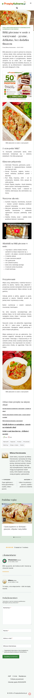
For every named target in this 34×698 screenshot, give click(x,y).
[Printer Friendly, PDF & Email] (7, 437)
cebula (19, 441)
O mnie (15, 676)
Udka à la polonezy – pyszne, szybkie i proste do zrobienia (25, 483)
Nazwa (6, 630)
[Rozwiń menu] (30, 3)
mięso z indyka (14, 445)
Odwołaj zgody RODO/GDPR (17, 682)
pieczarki (5, 441)
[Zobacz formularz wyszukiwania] (17, 8)
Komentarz (7, 608)
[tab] (13, 537)
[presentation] (17, 513)
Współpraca (22, 676)
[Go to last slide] (4, 520)
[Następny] (29, 520)
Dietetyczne (19, 27)
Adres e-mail (8, 638)
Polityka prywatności (17, 679)
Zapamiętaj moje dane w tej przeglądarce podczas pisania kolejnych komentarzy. (16, 651)
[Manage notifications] (29, 694)
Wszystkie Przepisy (13, 29)
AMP (9, 676)
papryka (12, 441)
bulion (22, 445)
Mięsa (25, 27)
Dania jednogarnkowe (9, 27)
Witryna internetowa (9, 646)
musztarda (26, 441)
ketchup (5, 445)
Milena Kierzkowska (11, 47)
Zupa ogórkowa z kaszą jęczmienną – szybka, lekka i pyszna (8, 484)
